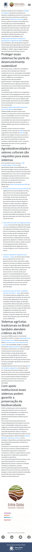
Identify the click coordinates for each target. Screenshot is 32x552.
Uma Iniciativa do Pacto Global (16, 545)
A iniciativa (7, 513)
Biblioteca (7, 517)
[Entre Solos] (12, 5)
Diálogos (7, 515)
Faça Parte (7, 520)
